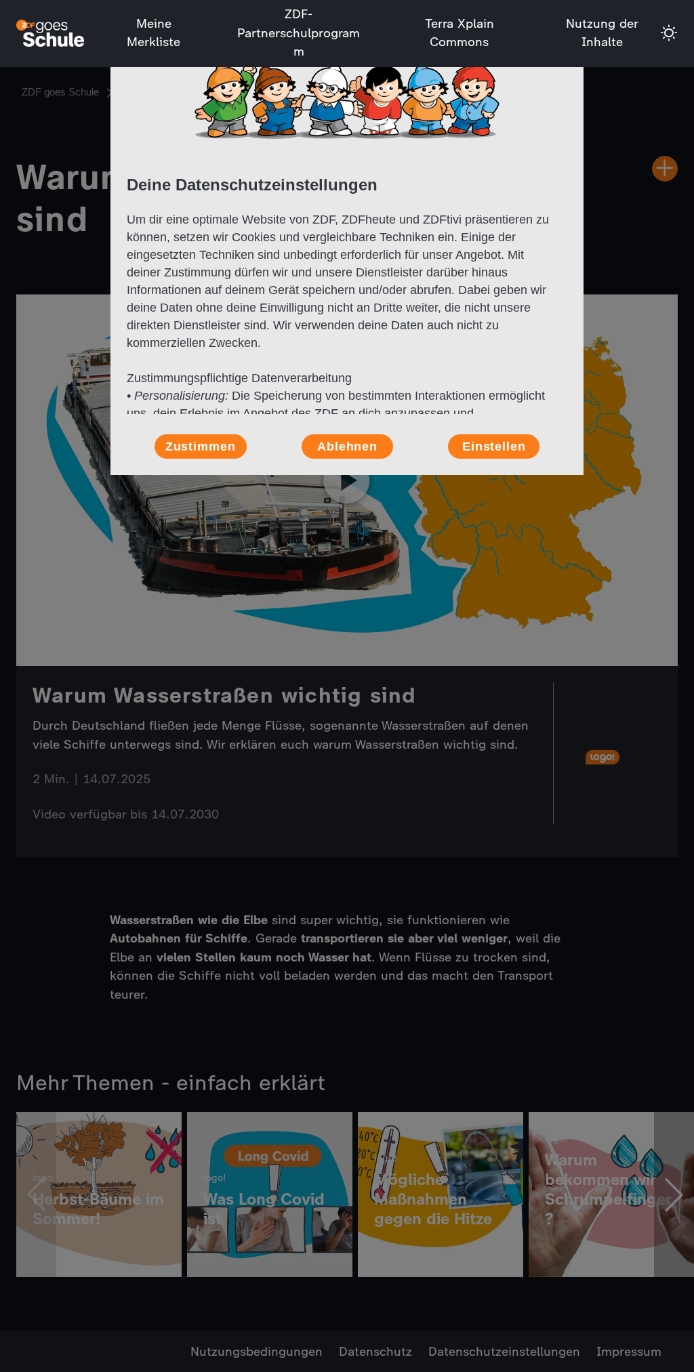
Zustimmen (200, 446)
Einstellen (494, 446)
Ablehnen (347, 446)
